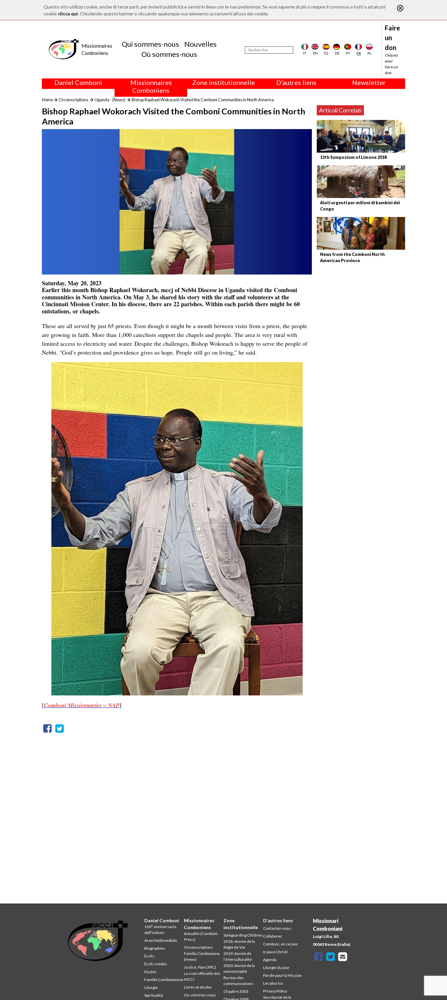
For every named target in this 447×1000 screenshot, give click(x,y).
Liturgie (151, 987)
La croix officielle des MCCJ (202, 976)
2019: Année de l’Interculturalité (238, 956)
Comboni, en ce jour (280, 944)
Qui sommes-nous (150, 44)
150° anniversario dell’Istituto (160, 929)
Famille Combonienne (163, 979)
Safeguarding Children (243, 935)
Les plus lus (273, 983)
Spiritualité (153, 995)
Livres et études (198, 987)
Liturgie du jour (276, 967)
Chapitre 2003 (236, 991)
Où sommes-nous (169, 54)
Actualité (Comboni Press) (201, 936)
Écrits (149, 956)
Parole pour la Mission (282, 975)
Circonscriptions (73, 99)
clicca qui (68, 13)
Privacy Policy (275, 991)
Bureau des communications (238, 980)
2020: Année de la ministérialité (239, 968)
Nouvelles (200, 44)
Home (47, 99)
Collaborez (272, 936)
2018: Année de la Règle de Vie (239, 944)
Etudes (150, 971)
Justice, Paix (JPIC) (200, 967)
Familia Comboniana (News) (202, 956)
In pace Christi (275, 951)
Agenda (270, 959)
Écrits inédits (155, 963)
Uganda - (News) (110, 99)
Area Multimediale (160, 940)
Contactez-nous (277, 928)
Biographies (154, 948)
